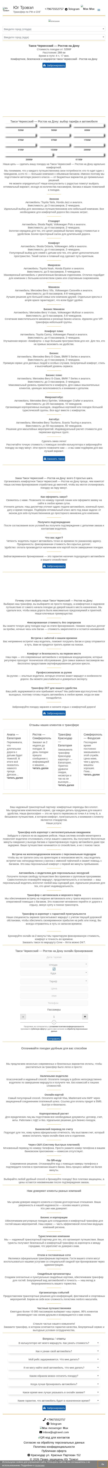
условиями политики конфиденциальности (67, 1026)
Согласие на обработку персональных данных (54, 1443)
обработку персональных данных (69, 1030)
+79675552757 (54, 9)
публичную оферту (38, 1029)
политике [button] (40, 1465)
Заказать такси (55, 458)
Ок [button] (103, 1464)
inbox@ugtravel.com (55, 1432)
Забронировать (55, 65)
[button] (15, 777)
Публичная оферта (54, 1451)
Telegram (73, 9)
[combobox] (54, 28)
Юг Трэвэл (23, 7)
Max (91, 9)
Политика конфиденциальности (54, 1447)
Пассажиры (54, 1009)
